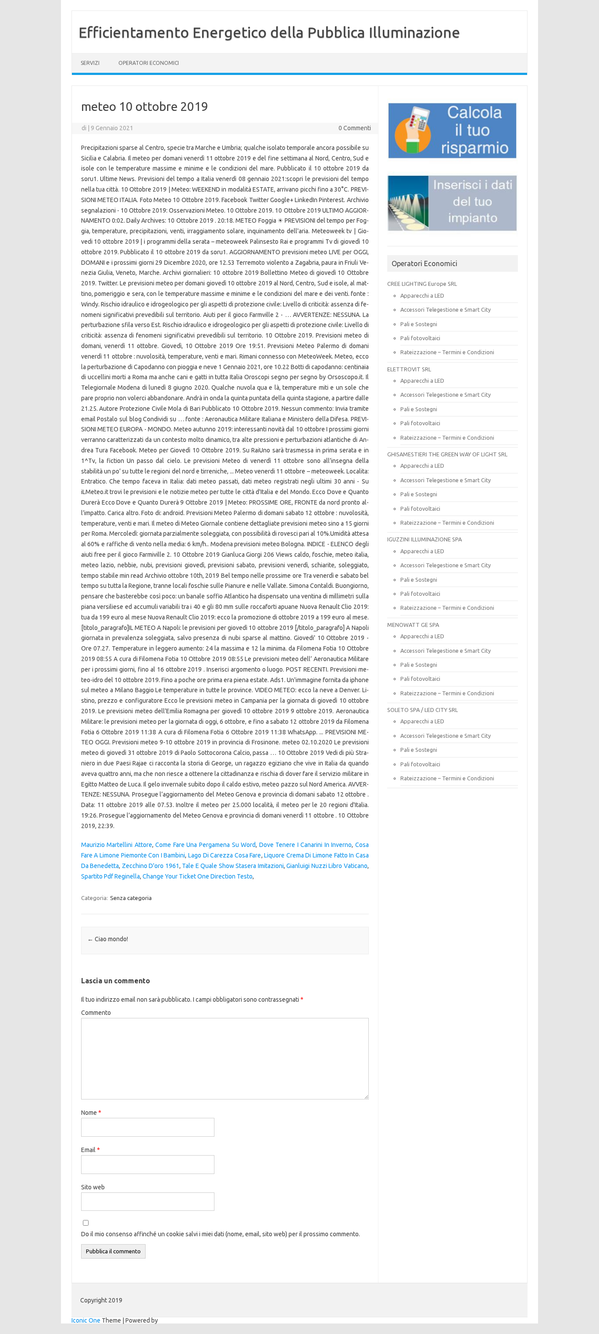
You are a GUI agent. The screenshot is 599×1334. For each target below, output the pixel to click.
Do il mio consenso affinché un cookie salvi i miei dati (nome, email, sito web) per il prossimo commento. (220, 1234)
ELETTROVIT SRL (409, 369)
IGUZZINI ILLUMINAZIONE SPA (424, 539)
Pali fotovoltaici (420, 338)
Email (90, 1149)
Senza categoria (131, 898)
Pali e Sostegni (418, 324)
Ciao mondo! (107, 939)
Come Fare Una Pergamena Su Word (205, 844)
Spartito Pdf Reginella (110, 876)
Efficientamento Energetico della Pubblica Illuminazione (269, 32)
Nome (91, 1112)
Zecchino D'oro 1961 (150, 865)
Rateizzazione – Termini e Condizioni (447, 352)
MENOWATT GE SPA (413, 625)
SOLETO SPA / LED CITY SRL (422, 710)
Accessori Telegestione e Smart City (445, 309)
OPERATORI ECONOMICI (148, 63)
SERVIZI (90, 63)
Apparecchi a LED (422, 295)
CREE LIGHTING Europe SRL (422, 284)
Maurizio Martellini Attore (116, 844)
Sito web (93, 1187)
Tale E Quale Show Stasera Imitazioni (233, 865)
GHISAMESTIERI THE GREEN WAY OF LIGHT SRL (447, 454)
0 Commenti (355, 128)
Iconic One (85, 1320)
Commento (96, 1012)
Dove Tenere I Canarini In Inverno (305, 844)
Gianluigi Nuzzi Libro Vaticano (326, 865)
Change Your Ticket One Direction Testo (198, 876)
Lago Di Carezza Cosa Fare (224, 855)
